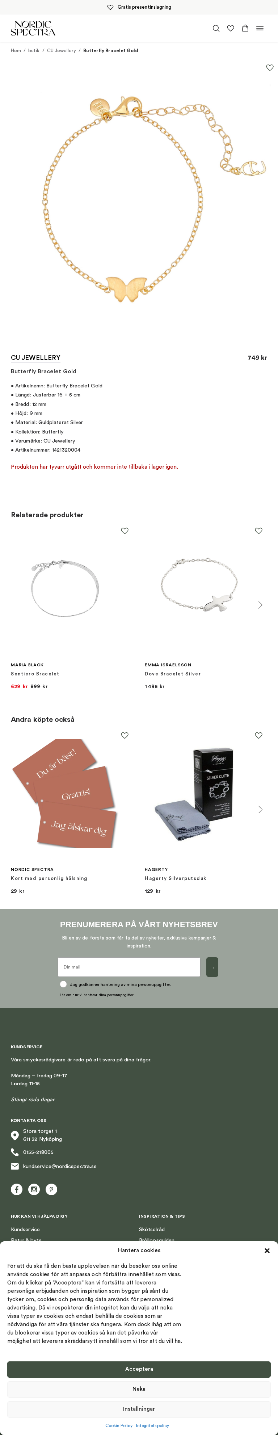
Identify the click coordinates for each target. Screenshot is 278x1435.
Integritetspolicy (152, 1425)
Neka (139, 1389)
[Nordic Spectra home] (33, 28)
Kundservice (25, 1229)
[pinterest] (51, 1189)
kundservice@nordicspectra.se (60, 1166)
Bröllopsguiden (156, 1240)
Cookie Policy (118, 1425)
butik (33, 50)
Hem (16, 50)
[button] (267, 1250)
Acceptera (139, 1369)
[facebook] (16, 1189)
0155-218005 (38, 1152)
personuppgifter (120, 995)
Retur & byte (26, 1240)
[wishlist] (230, 28)
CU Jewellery (61, 50)
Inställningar (139, 1409)
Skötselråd (152, 1229)
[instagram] (34, 1189)
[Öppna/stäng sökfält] (216, 28)
